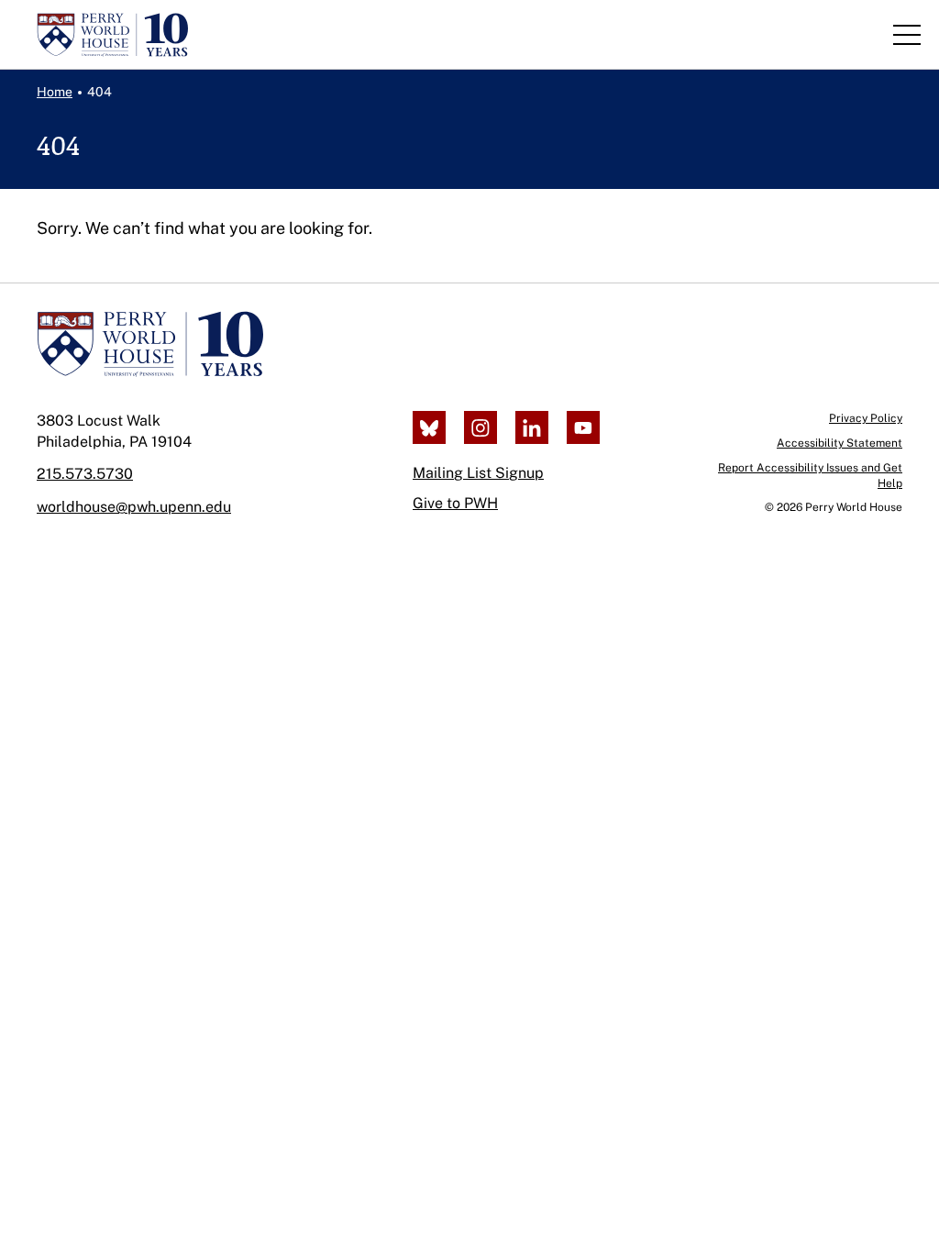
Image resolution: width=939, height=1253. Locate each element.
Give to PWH (455, 503)
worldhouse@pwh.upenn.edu (134, 507)
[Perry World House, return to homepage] (112, 35)
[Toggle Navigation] (907, 35)
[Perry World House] (150, 344)
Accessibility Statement (839, 443)
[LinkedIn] (531, 427)
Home (54, 91)
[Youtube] (583, 427)
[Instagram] (480, 427)
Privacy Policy (865, 418)
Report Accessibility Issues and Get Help (810, 475)
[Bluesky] (429, 427)
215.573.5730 (85, 473)
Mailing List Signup (478, 473)
